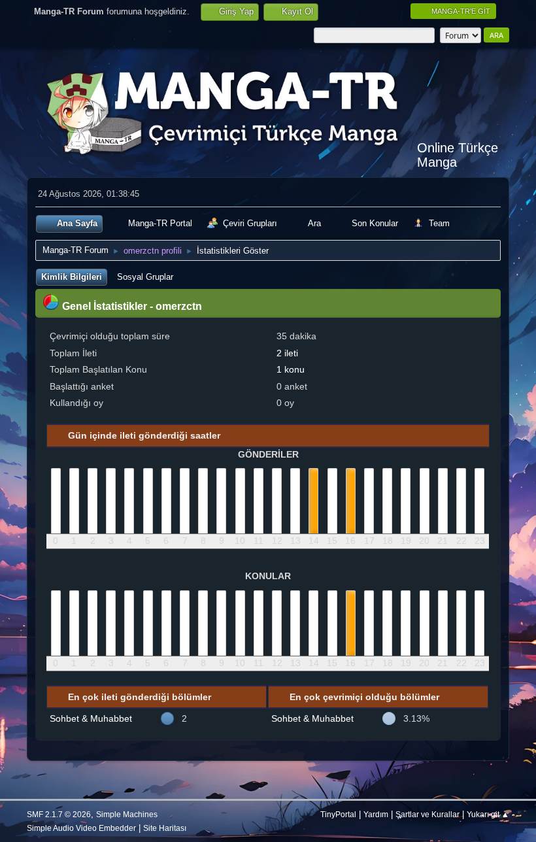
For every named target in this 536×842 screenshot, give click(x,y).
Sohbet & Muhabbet (91, 718)
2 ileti (287, 353)
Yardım (375, 814)
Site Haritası (164, 828)
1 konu (290, 369)
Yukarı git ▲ (488, 814)
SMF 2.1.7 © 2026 (59, 814)
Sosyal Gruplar (145, 277)
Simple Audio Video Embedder (81, 828)
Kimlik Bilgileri (71, 277)
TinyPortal (338, 814)
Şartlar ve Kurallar (427, 814)
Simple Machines (127, 814)
